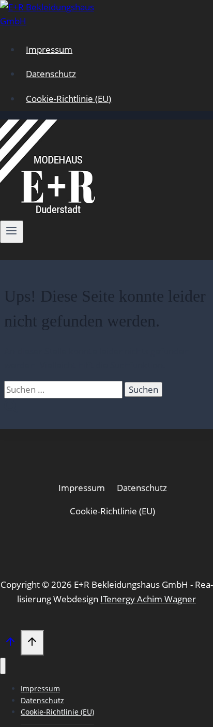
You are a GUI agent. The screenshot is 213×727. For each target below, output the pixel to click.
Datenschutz (51, 74)
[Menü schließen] (3, 666)
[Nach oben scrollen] (10, 643)
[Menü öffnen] (11, 231)
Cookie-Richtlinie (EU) (68, 99)
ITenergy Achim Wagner (148, 599)
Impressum (49, 49)
